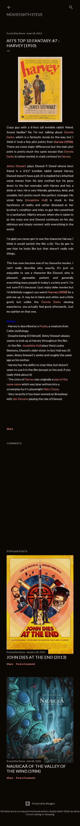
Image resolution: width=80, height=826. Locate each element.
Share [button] (10, 428)
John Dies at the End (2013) (36, 657)
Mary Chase (51, 389)
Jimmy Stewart (16, 166)
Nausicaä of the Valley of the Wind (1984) (36, 768)
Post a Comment (25, 663)
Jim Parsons (20, 399)
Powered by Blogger (43, 803)
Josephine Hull (36, 200)
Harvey (65, 156)
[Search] (71, 6)
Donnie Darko (51, 302)
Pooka (43, 326)
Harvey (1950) (57, 292)
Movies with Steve (25, 14)
